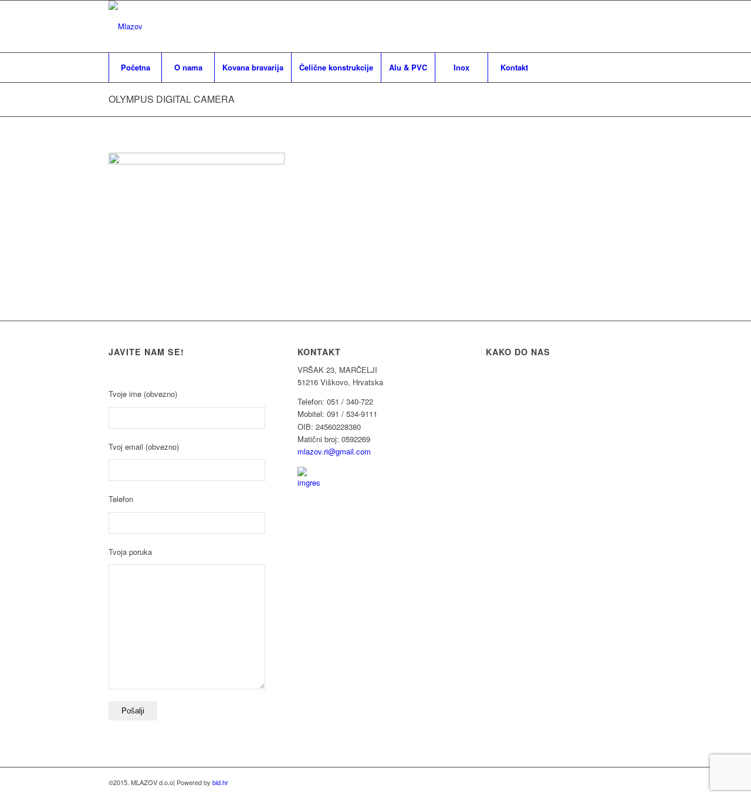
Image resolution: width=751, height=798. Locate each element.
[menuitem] (135, 67)
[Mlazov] (126, 26)
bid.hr (220, 782)
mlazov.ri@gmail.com (334, 451)
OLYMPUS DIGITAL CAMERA (172, 99)
